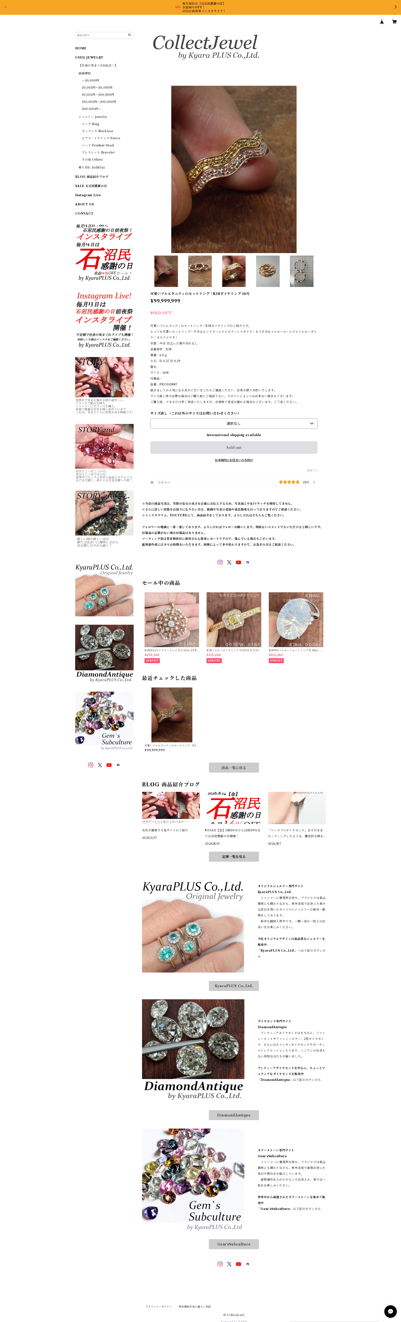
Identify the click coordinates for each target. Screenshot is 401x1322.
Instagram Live (88, 195)
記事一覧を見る (234, 857)
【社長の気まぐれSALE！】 (98, 65)
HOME (81, 48)
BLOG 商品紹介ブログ (91, 177)
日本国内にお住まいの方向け (234, 460)
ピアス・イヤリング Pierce (101, 138)
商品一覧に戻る (234, 768)
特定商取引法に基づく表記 (195, 1306)
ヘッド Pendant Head (98, 145)
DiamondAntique (233, 1115)
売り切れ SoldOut (92, 167)
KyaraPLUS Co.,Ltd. (234, 986)
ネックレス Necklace (97, 131)
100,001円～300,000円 (99, 102)
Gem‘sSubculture (234, 1244)
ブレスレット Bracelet (98, 152)
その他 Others (92, 159)
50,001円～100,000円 (98, 95)
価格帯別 (85, 73)
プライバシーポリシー (158, 1306)
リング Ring (90, 124)
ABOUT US (84, 204)
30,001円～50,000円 (97, 88)
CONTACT (84, 213)
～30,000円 (90, 80)
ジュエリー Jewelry (93, 117)
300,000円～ (91, 109)
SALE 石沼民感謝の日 (91, 186)
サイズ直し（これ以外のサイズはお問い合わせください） (195, 413)
